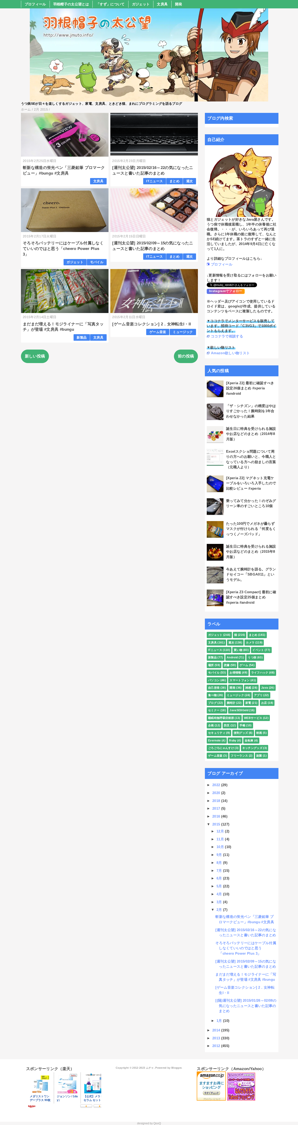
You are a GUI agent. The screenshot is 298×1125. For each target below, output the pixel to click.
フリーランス (239, 755)
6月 (220, 878)
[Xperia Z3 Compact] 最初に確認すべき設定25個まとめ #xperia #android (251, 597)
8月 (220, 863)
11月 (221, 839)
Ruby (232, 740)
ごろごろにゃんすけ (221, 748)
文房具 (162, 4)
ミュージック (183, 332)
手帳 (242, 725)
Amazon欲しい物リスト (230, 353)
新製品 (82, 337)
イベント (258, 650)
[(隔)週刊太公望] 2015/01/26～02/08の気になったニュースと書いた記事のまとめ (245, 1005)
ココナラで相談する (227, 336)
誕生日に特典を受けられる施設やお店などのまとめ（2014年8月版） (251, 434)
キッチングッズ (252, 748)
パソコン (214, 680)
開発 (178, 4)
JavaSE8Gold (239, 710)
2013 (216, 1038)
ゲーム (244, 665)
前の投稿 (186, 356)
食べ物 (212, 695)
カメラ (250, 642)
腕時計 (231, 702)
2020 (216, 793)
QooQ (157, 1123)
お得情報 (235, 672)
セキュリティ (216, 732)
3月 (220, 902)
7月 (220, 870)
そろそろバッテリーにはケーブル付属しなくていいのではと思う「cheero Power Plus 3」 (63, 248)
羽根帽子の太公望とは (71, 4)
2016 (216, 816)
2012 (216, 1046)
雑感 (248, 687)
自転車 (249, 740)
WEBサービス (253, 718)
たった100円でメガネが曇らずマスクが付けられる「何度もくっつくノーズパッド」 (251, 529)
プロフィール (35, 4)
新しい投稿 (35, 356)
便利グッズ (241, 732)
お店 (264, 702)
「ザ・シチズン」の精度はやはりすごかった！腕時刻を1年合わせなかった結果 (251, 411)
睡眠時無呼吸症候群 (221, 718)
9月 (220, 855)
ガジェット (141, 4)
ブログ (212, 702)
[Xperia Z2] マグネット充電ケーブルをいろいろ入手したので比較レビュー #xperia (251, 483)
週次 (189, 181)
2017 (216, 808)
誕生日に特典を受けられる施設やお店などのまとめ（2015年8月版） (251, 551)
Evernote (214, 740)
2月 (220, 910)
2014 (216, 1030)
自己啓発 (214, 687)
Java (264, 687)
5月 (220, 886)
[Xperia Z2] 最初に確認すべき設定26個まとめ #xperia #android (250, 388)
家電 (248, 702)
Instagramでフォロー (225, 291)
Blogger (176, 1067)
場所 (211, 665)
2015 (216, 824)
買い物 (238, 650)
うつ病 (252, 657)
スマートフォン (240, 680)
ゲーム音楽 (157, 332)
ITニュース (154, 181)
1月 (220, 1021)
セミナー (214, 710)
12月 (221, 831)
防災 (227, 725)
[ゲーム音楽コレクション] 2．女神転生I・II (151, 324)
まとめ (174, 181)
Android (232, 657)
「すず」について (110, 4)
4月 (220, 894)
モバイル (96, 262)
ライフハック (259, 672)
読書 (227, 665)
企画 (211, 725)
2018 (216, 801)
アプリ (258, 695)
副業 (259, 755)
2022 (216, 785)
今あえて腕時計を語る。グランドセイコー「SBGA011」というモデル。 (251, 574)
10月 (221, 847)
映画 (259, 732)
